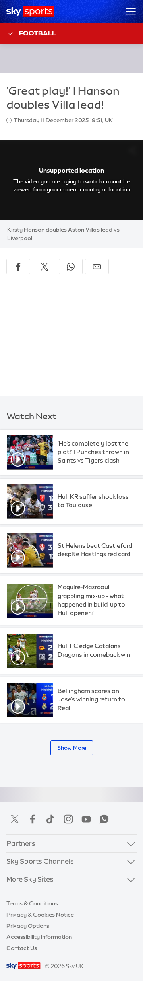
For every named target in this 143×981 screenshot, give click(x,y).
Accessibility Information (39, 937)
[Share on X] (44, 266)
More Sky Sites (30, 879)
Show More (71, 748)
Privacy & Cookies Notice (40, 914)
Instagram (68, 819)
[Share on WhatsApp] (71, 266)
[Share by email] (97, 266)
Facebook (32, 819)
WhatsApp (104, 819)
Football (37, 33)
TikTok (50, 819)
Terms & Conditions (32, 903)
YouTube (86, 819)
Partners (20, 843)
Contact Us (21, 948)
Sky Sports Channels (40, 861)
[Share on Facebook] (18, 266)
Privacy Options (27, 925)
